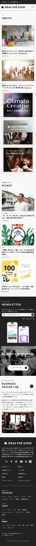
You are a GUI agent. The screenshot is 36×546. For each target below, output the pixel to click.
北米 (27, 525)
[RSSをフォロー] (26, 461)
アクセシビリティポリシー (24, 480)
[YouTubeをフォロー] (21, 461)
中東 (23, 525)
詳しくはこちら (27, 319)
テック (14, 509)
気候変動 (24, 509)
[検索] (33, 7)
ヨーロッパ (13, 525)
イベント (11, 499)
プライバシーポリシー (7, 480)
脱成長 (3, 514)
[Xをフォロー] (6, 461)
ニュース (4, 496)
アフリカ (4, 527)
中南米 (31, 525)
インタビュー (16, 496)
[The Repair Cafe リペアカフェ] (18, 171)
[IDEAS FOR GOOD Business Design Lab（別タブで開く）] (18, 144)
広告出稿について (6, 470)
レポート (23, 496)
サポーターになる (17, 367)
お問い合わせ (5, 473)
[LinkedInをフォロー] (30, 461)
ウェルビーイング (20, 512)
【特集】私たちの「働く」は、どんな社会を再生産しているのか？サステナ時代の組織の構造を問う (18, 252)
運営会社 (20, 466)
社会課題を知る (22, 473)
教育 (19, 509)
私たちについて (6, 466)
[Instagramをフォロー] (16, 461)
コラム (9, 496)
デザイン (9, 509)
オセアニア (10, 527)
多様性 (27, 512)
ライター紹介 (21, 470)
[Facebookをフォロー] (11, 461)
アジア (3, 525)
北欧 (19, 525)
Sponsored (5, 499)
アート (3, 509)
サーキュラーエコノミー (8, 512)
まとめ (29, 496)
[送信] (32, 314)
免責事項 (20, 477)
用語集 (3, 477)
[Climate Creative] (18, 116)
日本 (8, 525)
